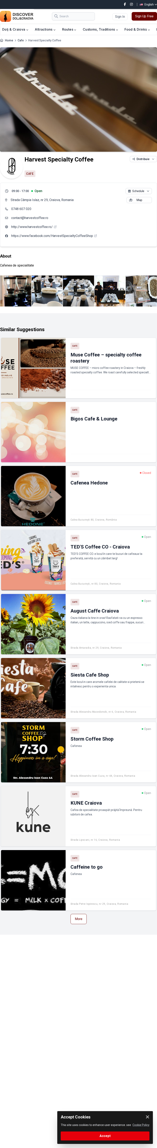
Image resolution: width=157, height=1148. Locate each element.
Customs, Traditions (99, 29)
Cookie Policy (140, 1125)
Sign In (120, 17)
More (78, 919)
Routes (68, 29)
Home (9, 40)
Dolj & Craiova (14, 29)
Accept (105, 1136)
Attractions (44, 29)
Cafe (21, 40)
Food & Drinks (136, 29)
